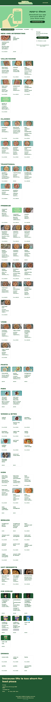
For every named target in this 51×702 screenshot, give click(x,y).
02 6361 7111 (6, 689)
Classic (26, 29)
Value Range (19, 29)
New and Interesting (8, 29)
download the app (37, 21)
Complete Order (42, 37)
